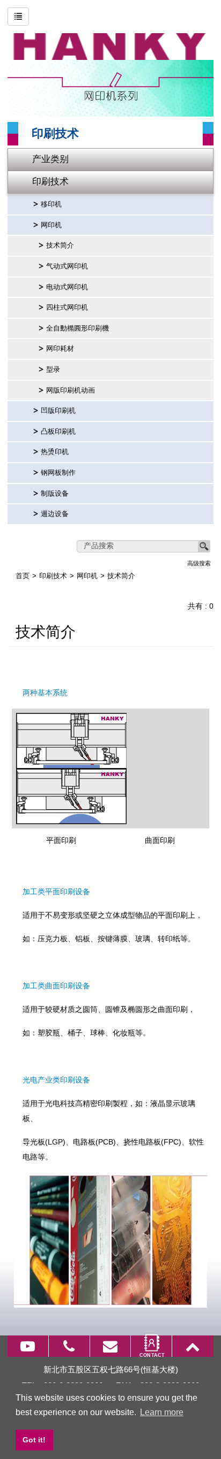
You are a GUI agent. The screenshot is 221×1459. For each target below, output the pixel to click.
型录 (53, 369)
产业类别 (50, 159)
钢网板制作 (58, 473)
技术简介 (60, 245)
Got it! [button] (34, 1439)
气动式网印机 (67, 266)
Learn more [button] (161, 1412)
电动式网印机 (67, 287)
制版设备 (55, 493)
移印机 (51, 204)
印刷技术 (50, 181)
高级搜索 (199, 563)
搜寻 (204, 546)
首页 (23, 576)
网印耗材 (60, 348)
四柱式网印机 (67, 307)
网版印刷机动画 (70, 390)
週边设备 (55, 514)
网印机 (51, 225)
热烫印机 (55, 452)
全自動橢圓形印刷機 (77, 328)
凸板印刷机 (58, 431)
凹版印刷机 (58, 410)
